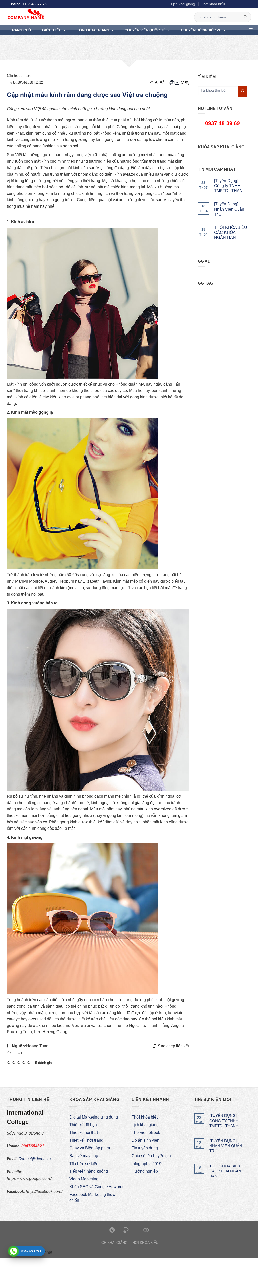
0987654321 (32, 1146)
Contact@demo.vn (34, 1158)
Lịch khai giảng (183, 4)
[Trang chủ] (98, 14)
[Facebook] (229, 4)
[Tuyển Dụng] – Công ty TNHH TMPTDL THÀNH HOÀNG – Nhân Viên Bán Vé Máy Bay (230, 186)
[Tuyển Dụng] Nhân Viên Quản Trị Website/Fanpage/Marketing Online (231, 209)
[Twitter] (234, 4)
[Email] (176, 82)
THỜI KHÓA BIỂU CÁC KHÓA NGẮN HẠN (230, 232)
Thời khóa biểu (213, 4)
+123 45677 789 (35, 4)
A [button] (151, 82)
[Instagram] (245, 4)
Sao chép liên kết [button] (173, 1046)
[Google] (240, 4)
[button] (251, 30)
